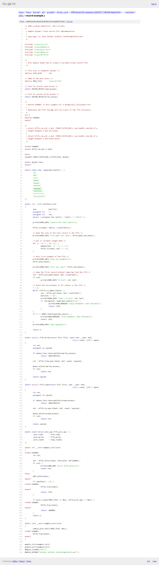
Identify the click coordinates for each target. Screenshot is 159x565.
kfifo (21, 15)
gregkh (51, 12)
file (70, 22)
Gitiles (15, 561)
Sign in (154, 4)
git (43, 12)
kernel (36, 12)
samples (129, 12)
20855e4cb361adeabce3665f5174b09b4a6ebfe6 (96, 12)
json (155, 561)
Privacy (22, 561)
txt (148, 561)
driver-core (62, 12)
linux (21, 12)
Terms (28, 561)
